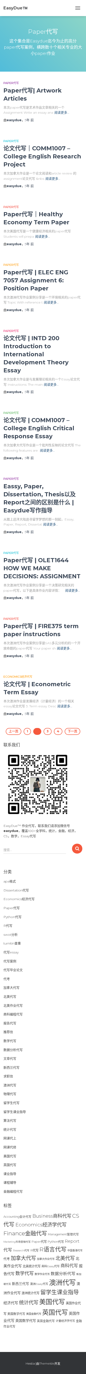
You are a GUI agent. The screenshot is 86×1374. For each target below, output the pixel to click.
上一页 (13, 731)
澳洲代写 (9, 1085)
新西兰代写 (11, 1067)
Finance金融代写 (25, 1233)
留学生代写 (11, 1103)
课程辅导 (9, 1182)
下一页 (72, 731)
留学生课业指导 (14, 1112)
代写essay (11, 952)
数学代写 (9, 1041)
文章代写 (9, 1058)
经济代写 (10, 1303)
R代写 (7, 926)
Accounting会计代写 (17, 1216)
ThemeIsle (46, 1363)
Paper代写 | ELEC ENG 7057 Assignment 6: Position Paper (35, 280)
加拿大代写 (11, 988)
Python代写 (12, 917)
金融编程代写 (13, 1191)
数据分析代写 (13, 1050)
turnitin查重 (12, 943)
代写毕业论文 (13, 970)
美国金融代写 (33, 1313)
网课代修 (9, 1147)
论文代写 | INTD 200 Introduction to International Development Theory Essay (36, 354)
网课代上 (9, 1138)
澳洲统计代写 (30, 1293)
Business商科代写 (51, 1216)
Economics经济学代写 (41, 1225)
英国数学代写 (25, 1320)
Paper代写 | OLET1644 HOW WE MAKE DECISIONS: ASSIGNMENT (41, 568)
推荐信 (8, 1032)
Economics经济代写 (17, 676)
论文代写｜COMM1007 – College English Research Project (42, 156)
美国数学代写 (16, 1313)
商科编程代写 (13, 1014)
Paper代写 (11, 83)
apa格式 (9, 881)
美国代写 (9, 1156)
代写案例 (9, 961)
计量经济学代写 (65, 1321)
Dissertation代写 (16, 890)
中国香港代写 (75, 1250)
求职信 (8, 1076)
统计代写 (9, 1129)
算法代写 (9, 1120)
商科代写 (69, 1265)
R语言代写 (53, 1249)
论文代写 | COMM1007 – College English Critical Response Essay (38, 428)
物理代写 (9, 1094)
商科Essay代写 (51, 1266)
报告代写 (9, 1023)
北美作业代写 (13, 1005)
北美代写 (9, 997)
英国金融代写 (46, 1321)
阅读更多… (61, 112)
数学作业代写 (42, 1274)
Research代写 (21, 1250)
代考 (6, 979)
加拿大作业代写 (46, 1259)
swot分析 (10, 935)
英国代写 (9, 1165)
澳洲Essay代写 (39, 1284)
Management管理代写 (63, 1234)
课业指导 (9, 1174)
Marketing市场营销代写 (17, 1241)
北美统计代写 (32, 1266)
